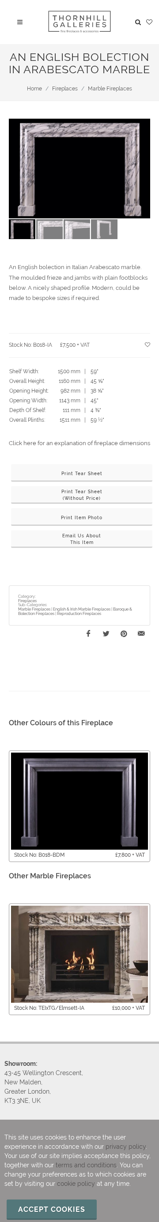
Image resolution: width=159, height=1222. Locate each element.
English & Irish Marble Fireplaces (81, 609)
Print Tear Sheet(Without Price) (81, 495)
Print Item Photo (81, 517)
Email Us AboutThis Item (81, 539)
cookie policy (76, 1183)
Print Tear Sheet (81, 473)
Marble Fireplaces (110, 89)
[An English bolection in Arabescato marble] (79, 169)
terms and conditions (86, 1165)
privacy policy (126, 1146)
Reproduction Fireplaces (79, 613)
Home (34, 89)
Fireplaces (65, 89)
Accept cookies (51, 1209)
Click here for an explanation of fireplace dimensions (79, 443)
